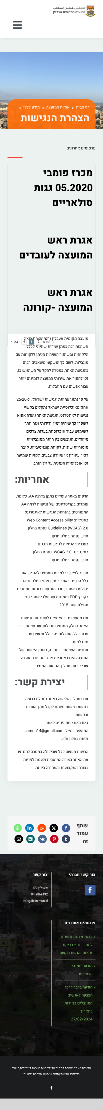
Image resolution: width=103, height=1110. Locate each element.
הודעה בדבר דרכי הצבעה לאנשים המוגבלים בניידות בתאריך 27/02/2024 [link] (78, 1003)
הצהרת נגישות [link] (33, 1074)
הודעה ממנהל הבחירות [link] (81, 970)
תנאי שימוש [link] (51, 1074)
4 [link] (24, 341)
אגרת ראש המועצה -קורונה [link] (58, 300)
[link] (74, 7)
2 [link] (39, 341)
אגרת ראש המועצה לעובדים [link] (56, 248)
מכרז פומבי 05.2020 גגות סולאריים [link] (63, 188)
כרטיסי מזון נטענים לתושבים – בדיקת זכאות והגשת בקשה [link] (76, 945)
